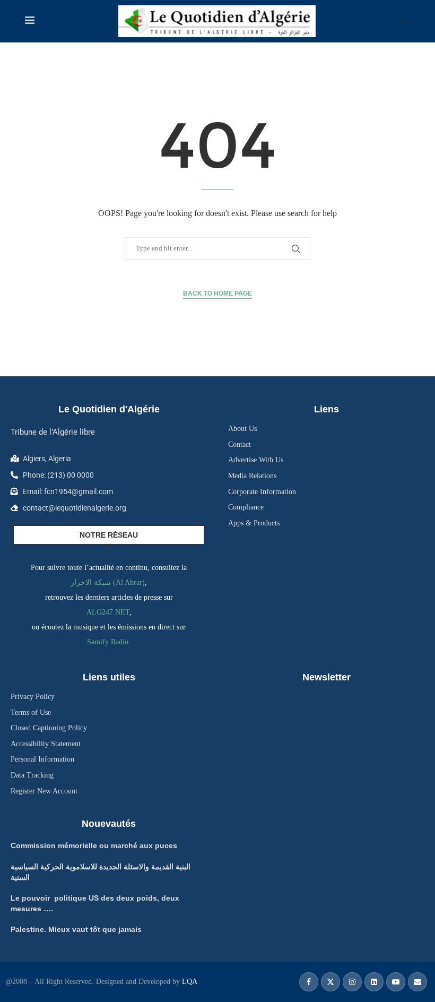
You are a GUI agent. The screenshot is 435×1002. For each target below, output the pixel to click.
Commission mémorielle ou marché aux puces (94, 845)
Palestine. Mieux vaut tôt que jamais (76, 929)
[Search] (404, 21)
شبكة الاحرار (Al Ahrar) (108, 582)
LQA (188, 982)
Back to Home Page (217, 293)
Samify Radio (107, 642)
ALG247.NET (107, 612)
